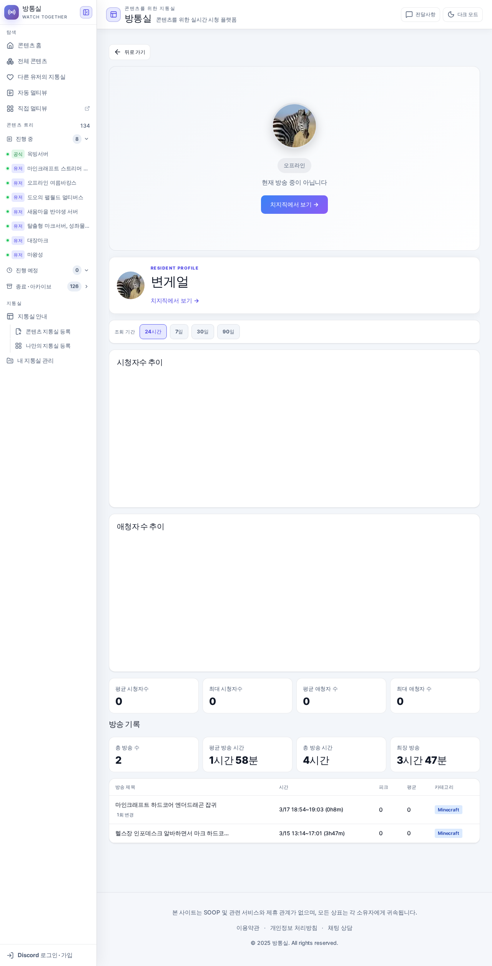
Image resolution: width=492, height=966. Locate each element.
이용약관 (247, 927)
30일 (203, 331)
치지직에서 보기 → (294, 204)
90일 (228, 331)
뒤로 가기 (135, 52)
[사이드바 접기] (86, 12)
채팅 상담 (340, 927)
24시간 (153, 331)
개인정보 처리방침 (293, 927)
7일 (179, 331)
